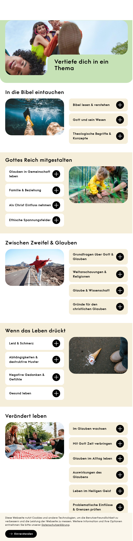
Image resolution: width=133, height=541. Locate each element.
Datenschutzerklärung (55, 524)
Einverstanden (23, 533)
